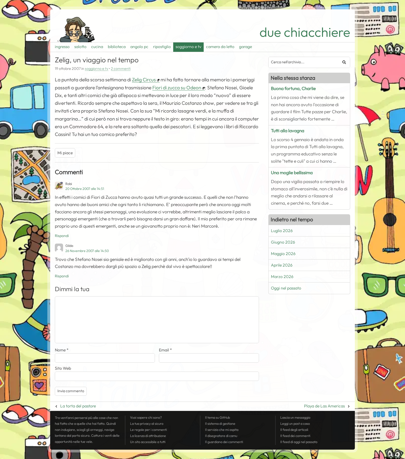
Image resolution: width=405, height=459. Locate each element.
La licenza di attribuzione (148, 436)
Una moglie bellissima (292, 172)
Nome (62, 350)
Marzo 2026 (282, 276)
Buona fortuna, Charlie (293, 88)
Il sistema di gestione (220, 423)
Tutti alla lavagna (287, 130)
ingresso (62, 46)
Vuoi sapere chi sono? (146, 417)
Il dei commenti (295, 436)
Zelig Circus (144, 80)
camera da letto (220, 46)
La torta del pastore (78, 406)
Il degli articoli (294, 430)
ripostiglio (162, 46)
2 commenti (121, 69)
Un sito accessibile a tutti (147, 442)
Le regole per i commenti (148, 430)
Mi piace (65, 152)
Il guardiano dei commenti (224, 442)
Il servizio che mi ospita (221, 430)
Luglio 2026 (282, 230)
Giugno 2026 (283, 242)
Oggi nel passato (286, 288)
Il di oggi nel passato (298, 442)
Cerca (342, 62)
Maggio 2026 (283, 253)
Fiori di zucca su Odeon (176, 87)
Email (165, 350)
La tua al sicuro (146, 423)
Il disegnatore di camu (221, 436)
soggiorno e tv (188, 46)
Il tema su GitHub (217, 417)
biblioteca (117, 46)
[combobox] (302, 62)
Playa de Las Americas (324, 406)
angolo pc (139, 46)
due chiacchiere (304, 32)
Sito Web (63, 368)
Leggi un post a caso (295, 423)
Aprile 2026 (281, 265)
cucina (97, 46)
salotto (80, 46)
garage (245, 46)
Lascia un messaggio (295, 417)
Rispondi (62, 236)
